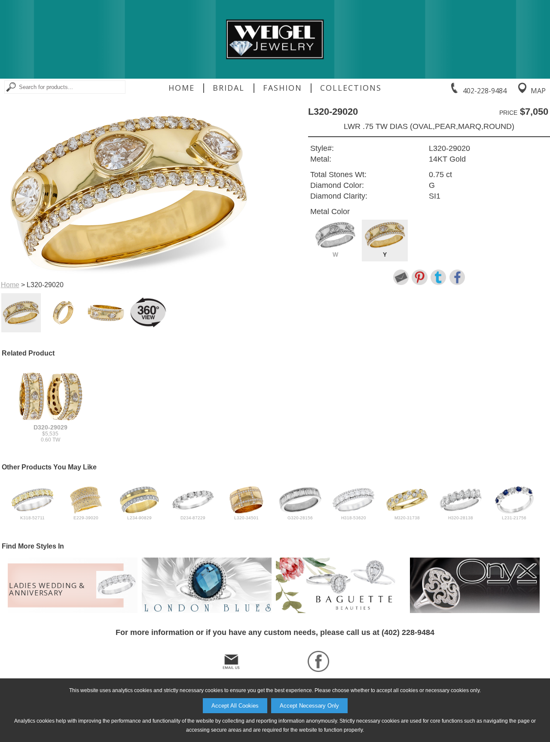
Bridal (228, 87)
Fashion (282, 87)
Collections (351, 87)
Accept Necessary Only (309, 705)
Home (181, 87)
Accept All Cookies (235, 705)
